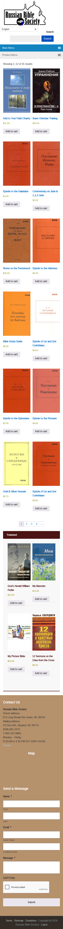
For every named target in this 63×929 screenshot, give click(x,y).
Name (7, 796)
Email (7, 827)
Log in (44, 924)
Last (5, 821)
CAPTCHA (9, 878)
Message (9, 858)
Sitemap (18, 920)
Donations (30, 920)
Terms (9, 920)
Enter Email (8, 840)
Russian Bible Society (31, 13)
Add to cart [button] (12, 131)
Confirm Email (10, 852)
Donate (7, 745)
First (5, 809)
